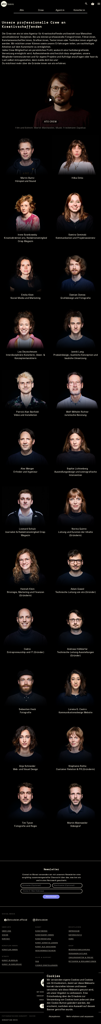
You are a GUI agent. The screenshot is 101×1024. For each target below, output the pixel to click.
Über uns (6, 931)
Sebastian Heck (10, 1020)
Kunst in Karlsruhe (12, 964)
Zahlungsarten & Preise (81, 957)
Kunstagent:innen (44, 935)
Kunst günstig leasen (46, 943)
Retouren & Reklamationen (82, 961)
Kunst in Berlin (10, 960)
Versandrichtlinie (78, 953)
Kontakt (6, 939)
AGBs (71, 939)
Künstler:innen (10, 949)
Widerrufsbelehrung (79, 949)
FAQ (37, 961)
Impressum (74, 931)
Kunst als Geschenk (45, 946)
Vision (5, 935)
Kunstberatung (43, 939)
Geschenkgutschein (45, 950)
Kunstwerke (41, 931)
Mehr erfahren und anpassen (80, 1016)
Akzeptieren (54, 1016)
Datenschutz (75, 935)
